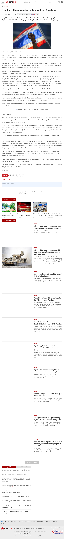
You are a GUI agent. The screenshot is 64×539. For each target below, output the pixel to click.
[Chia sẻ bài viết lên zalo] (6, 14)
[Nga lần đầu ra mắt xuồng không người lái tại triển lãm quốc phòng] (17, 377)
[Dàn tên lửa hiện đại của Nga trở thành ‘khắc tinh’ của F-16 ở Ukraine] (17, 329)
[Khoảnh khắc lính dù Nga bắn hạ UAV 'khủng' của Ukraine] (17, 281)
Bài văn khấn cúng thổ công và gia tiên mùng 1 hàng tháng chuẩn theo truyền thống (15, 491)
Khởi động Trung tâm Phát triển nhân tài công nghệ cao (40, 215)
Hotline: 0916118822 (40, 2)
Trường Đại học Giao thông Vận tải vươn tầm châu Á (8, 215)
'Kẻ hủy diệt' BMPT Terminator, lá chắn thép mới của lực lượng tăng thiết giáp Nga (47, 252)
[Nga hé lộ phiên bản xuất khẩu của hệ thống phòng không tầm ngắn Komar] (17, 353)
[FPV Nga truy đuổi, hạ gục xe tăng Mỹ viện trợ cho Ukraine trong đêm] (17, 425)
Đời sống (7, 521)
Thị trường (14, 521)
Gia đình (27, 521)
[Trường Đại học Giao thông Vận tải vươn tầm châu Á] (9, 207)
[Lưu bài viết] (15, 14)
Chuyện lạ (47, 521)
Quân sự (36, 224)
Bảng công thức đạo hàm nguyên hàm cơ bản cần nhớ (16, 474)
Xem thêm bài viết (32, 462)
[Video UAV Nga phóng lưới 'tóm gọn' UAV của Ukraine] (17, 401)
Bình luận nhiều (24, 467)
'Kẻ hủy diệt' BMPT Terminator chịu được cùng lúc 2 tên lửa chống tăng (47, 227)
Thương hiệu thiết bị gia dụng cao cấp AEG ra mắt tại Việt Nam (23, 215)
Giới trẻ (33, 521)
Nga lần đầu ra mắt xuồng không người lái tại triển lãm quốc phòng (47, 371)
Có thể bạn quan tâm (9, 199)
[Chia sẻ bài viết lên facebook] (3, 14)
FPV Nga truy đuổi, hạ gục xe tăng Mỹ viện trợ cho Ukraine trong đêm (47, 419)
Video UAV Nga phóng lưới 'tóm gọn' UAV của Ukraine (48, 395)
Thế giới (6, 6)
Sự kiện (3, 523)
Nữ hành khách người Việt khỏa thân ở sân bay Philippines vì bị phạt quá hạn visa (48, 444)
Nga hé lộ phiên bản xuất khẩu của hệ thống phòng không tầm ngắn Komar (47, 348)
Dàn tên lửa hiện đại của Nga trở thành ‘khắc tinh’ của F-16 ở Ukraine (48, 323)
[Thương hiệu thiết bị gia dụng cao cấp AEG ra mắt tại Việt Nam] (24, 207)
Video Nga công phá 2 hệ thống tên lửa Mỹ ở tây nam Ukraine (47, 299)
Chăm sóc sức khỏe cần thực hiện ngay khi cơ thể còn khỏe (55, 215)
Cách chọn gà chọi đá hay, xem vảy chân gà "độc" (15, 496)
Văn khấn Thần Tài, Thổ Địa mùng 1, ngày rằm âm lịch (16, 470)
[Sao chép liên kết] (12, 14)
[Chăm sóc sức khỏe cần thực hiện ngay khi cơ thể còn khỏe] (55, 207)
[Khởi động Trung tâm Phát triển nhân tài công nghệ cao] (40, 207)
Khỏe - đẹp (40, 521)
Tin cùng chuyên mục (9, 220)
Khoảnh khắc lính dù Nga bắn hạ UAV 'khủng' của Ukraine (48, 275)
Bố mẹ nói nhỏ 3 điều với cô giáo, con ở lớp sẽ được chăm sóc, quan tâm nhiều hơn (15, 512)
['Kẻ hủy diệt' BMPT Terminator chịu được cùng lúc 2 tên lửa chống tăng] (17, 233)
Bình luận (5, 175)
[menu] (2, 2)
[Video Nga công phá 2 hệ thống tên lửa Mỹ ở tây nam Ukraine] (17, 305)
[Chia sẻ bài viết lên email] (9, 14)
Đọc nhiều (9, 467)
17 (12, 486)
